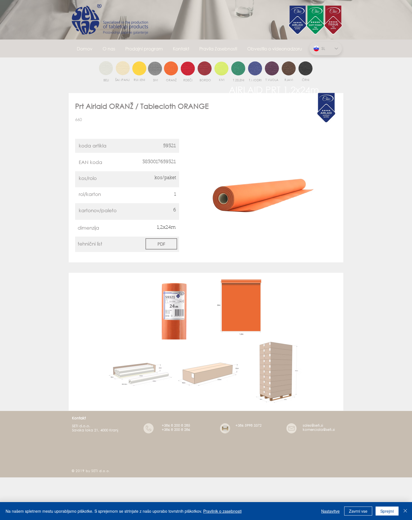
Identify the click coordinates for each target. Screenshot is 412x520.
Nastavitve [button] (330, 511)
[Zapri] (405, 511)
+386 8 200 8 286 (176, 429)
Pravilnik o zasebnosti (222, 511)
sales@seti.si (313, 425)
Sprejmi (387, 511)
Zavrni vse (358, 511)
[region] (106, 68)
